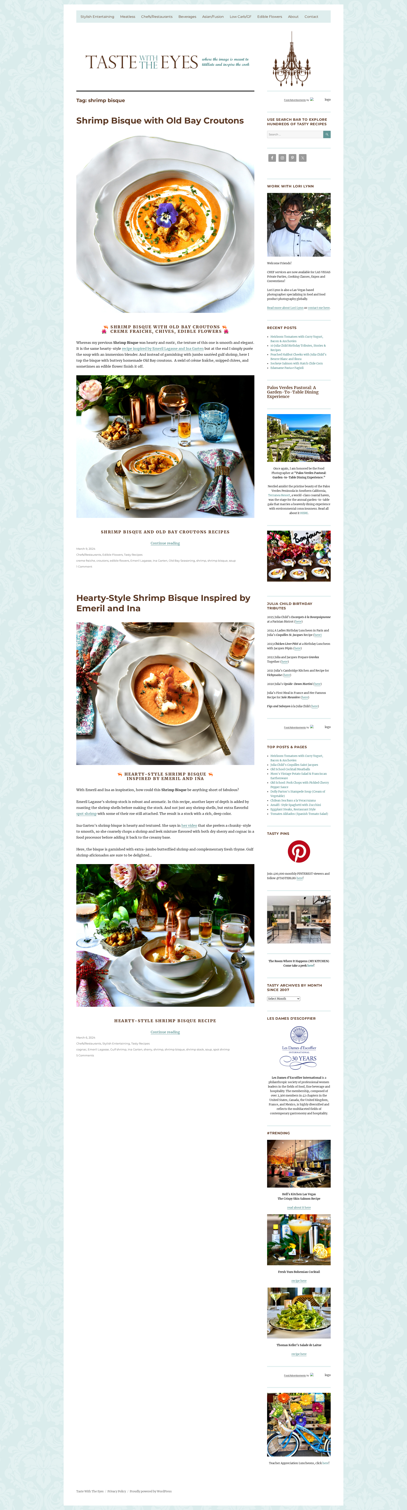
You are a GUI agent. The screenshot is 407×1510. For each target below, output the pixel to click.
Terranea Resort (279, 495)
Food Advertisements (295, 100)
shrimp (201, 560)
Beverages (187, 17)
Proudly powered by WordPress (151, 1491)
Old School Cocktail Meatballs (290, 769)
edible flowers (119, 560)
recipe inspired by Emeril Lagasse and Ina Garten (163, 348)
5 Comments (85, 1055)
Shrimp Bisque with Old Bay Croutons (160, 120)
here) (318, 635)
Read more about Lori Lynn (285, 308)
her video (189, 825)
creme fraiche (85, 560)
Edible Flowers (269, 17)
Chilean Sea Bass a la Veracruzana (293, 800)
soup (232, 560)
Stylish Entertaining (97, 17)
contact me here (319, 308)
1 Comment (84, 566)
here (298, 621)
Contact (311, 17)
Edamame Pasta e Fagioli (287, 368)
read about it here (299, 1207)
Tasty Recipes (133, 554)
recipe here (299, 1281)
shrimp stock (195, 1049)
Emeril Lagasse (141, 560)
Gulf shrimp (118, 1049)
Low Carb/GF (240, 17)
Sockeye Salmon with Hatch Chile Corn (296, 363)
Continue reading (165, 543)
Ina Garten (160, 560)
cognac (81, 1049)
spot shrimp (86, 813)
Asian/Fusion (213, 17)
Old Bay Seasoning (182, 560)
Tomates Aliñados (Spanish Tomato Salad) (299, 814)
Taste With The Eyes (90, 1491)
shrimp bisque (218, 560)
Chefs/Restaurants (157, 17)
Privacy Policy (116, 1491)
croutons (102, 560)
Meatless (127, 17)
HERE (304, 513)
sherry (148, 1049)
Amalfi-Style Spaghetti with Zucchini (295, 805)
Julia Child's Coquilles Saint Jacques (294, 765)
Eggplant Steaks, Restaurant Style (293, 809)
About (293, 17)
